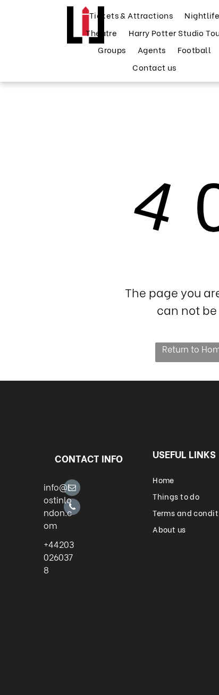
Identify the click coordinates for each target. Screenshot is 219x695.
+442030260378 (59, 557)
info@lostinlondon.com (58, 506)
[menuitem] (130, 15)
